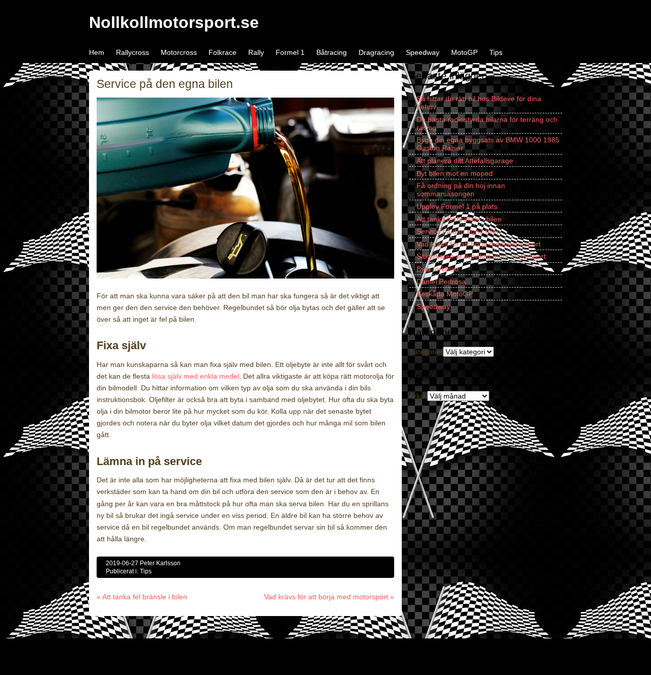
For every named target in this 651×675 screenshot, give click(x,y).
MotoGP (464, 52)
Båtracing (331, 52)
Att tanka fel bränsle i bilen (459, 219)
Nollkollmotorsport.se (174, 22)
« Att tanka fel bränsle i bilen (142, 597)
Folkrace (222, 52)
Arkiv (417, 396)
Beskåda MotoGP (445, 294)
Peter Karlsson (160, 563)
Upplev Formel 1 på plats (457, 206)
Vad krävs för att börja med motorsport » (329, 597)
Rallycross (132, 52)
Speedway (422, 52)
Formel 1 (290, 52)
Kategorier (426, 352)
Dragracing (376, 52)
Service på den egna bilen (458, 231)
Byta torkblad (438, 269)
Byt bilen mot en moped (455, 173)
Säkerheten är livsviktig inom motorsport (481, 256)
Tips (495, 52)
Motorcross (179, 52)
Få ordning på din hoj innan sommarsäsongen (461, 189)
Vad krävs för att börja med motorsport (479, 244)
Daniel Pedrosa (441, 282)
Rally (256, 52)
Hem (96, 52)
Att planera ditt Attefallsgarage (465, 161)
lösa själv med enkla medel (195, 376)
